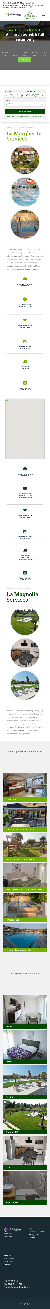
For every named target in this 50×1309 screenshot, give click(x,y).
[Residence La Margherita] (12, 1229)
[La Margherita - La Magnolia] (21, 14)
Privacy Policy (34, 1235)
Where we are (9, 1258)
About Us (7, 1255)
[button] (2, 45)
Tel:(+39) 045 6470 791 (12, 1281)
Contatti (7, 1264)
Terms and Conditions (37, 1232)
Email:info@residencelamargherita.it (17, 1287)
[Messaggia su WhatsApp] (39, 7)
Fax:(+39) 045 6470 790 (13, 1284)
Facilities (32, 1238)
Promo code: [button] (11, 116)
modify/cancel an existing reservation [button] (30, 116)
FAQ (30, 1228)
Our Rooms (8, 1261)
